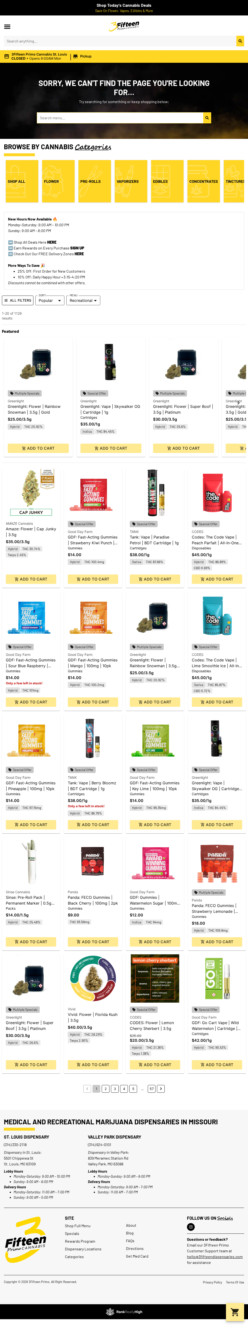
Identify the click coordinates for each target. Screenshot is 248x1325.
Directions (135, 1248)
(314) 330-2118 (15, 1144)
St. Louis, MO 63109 (20, 1164)
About (131, 1225)
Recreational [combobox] (81, 300)
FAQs (130, 1240)
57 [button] (152, 1089)
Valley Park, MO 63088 (105, 1164)
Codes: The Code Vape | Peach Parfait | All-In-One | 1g (216, 543)
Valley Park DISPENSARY (114, 1137)
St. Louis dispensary (26, 1137)
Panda (73, 892)
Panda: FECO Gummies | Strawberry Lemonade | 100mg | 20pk (214, 911)
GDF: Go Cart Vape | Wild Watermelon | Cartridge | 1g (215, 1028)
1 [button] (96, 1089)
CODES (197, 532)
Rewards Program (80, 1241)
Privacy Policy (212, 1282)
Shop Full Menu (78, 1225)
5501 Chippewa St (18, 1158)
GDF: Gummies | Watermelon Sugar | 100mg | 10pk (154, 903)
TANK (134, 532)
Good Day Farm (80, 532)
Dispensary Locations (83, 1249)
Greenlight (16, 401)
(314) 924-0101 (99, 1144)
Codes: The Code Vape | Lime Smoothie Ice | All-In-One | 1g (216, 666)
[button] (7, 26)
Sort (42, 295)
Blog (130, 1233)
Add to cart (40, 448)
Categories (74, 1256)
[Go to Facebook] (191, 1227)
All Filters (20, 300)
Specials (72, 1233)
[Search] (240, 41)
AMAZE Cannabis (19, 523)
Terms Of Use (235, 1282)
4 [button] (124, 1089)
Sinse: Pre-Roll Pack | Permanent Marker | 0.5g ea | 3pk (28, 903)
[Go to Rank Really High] (124, 1311)
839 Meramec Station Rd (108, 1158)
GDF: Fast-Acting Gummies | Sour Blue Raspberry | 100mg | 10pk (30, 666)
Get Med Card (137, 1256)
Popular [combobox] (46, 300)
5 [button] (133, 1089)
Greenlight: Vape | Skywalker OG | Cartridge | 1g (216, 788)
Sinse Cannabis (18, 892)
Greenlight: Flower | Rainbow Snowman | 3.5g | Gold (154, 666)
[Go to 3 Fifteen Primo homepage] (25, 1240)
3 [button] (115, 1089)
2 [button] (106, 1089)
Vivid (72, 1009)
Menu (74, 295)
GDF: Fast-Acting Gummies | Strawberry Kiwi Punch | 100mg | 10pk (92, 543)
